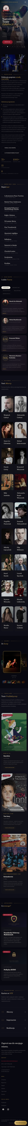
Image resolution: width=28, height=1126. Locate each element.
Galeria (3, 1088)
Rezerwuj (19, 41)
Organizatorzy (7, 290)
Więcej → (5, 313)
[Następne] (24, 662)
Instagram (3, 1105)
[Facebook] (3, 1109)
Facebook (3, 1102)
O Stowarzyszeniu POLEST (12, 152)
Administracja (6, 293)
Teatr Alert (3, 1091)
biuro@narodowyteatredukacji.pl (9, 1061)
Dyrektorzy (6, 287)
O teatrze (3, 1079)
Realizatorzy (17, 290)
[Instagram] (8, 1109)
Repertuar (7, 41)
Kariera (3, 1094)
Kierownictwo (16, 287)
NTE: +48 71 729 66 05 (6, 1064)
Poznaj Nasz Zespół (10, 147)
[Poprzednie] (3, 662)
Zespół (3, 1085)
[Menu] (25, 2)
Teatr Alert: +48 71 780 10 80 (8, 1066)
